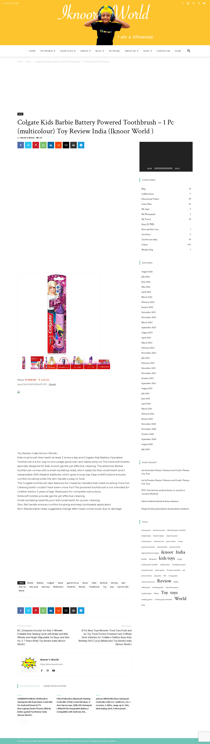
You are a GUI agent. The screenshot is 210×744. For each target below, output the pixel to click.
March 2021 (146, 408)
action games (146, 530)
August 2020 (147, 444)
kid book (103, 583)
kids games (153, 559)
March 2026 (146, 297)
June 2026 (145, 281)
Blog (98, 51)
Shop (146, 51)
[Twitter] (198, 3)
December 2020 (148, 424)
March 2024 (146, 322)
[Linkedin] (51, 145)
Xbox (143, 605)
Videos (84, 51)
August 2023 (147, 332)
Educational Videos (150, 199)
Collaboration (147, 193)
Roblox (176, 582)
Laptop (179, 559)
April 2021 (146, 403)
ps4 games (157, 576)
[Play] (143, 168)
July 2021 (145, 393)
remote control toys (148, 582)
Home (32, 51)
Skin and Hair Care (150, 229)
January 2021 (147, 418)
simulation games (172, 587)
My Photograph (148, 214)
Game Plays (66, 51)
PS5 (165, 576)
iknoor (85, 583)
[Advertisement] (105, 88)
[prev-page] (19, 722)
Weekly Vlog (147, 249)
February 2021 (147, 413)
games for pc (73, 583)
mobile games (165, 565)
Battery (40, 583)
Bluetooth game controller (176, 530)
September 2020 (148, 439)
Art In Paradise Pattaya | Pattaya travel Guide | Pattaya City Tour (165, 472)
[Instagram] (188, 3)
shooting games (157, 587)
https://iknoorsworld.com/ (51, 664)
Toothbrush (94, 586)
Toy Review (46, 51)
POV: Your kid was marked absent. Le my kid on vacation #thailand (163, 492)
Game (178, 51)
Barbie (30, 583)
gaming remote (174, 547)
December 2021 (148, 368)
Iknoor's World (27, 137)
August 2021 (146, 388)
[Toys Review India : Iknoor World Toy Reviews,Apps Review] (105, 22)
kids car (22, 586)
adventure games (159, 530)
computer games (172, 536)
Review (82, 586)
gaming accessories (148, 547)
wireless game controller (163, 599)
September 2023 (148, 327)
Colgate (50, 583)
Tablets (156, 593)
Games (180, 541)
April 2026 (146, 292)
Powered (71, 586)
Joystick (144, 559)
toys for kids (122, 586)
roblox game (145, 587)
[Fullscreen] (188, 168)
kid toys (114, 583)
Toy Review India (149, 239)
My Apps (145, 209)
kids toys (46, 586)
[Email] (66, 145)
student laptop (146, 593)
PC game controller (173, 570)
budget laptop (146, 536)
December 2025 (148, 312)
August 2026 (147, 271)
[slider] (163, 168)
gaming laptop (162, 547)
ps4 (184, 570)
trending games (146, 599)
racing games (173, 576)
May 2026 (145, 286)
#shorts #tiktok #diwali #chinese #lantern (159, 501)
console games (146, 541)
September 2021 (148, 383)
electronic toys (159, 541)
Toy (104, 586)
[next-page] (25, 722)
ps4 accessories (146, 576)
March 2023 (146, 342)
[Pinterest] (193, 3)
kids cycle (34, 586)
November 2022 (148, 352)
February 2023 (147, 347)
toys (112, 586)
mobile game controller (149, 565)
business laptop (158, 536)
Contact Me (163, 51)
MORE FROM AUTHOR (55, 686)
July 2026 (145, 276)
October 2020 (147, 434)
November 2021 (148, 373)
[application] (166, 157)
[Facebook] (182, 3)
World (21, 590)
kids (123, 583)
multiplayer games (179, 565)
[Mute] (183, 168)
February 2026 (148, 302)
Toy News (145, 234)
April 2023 (146, 337)
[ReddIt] (58, 145)
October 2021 (147, 378)
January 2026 (147, 307)
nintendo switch (147, 570)
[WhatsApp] (43, 145)
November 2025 (148, 317)
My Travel (114, 51)
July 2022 (145, 358)
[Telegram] (81, 145)
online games (160, 570)
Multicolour (58, 586)
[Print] (73, 145)
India (94, 583)
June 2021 (145, 398)
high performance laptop (150, 553)
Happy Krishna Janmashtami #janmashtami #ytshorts (165, 508)
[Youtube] (204, 3)
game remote (171, 541)
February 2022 (148, 363)
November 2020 (148, 429)
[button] (189, 51)
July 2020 (145, 449)
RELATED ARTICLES (30, 686)
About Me (130, 51)
